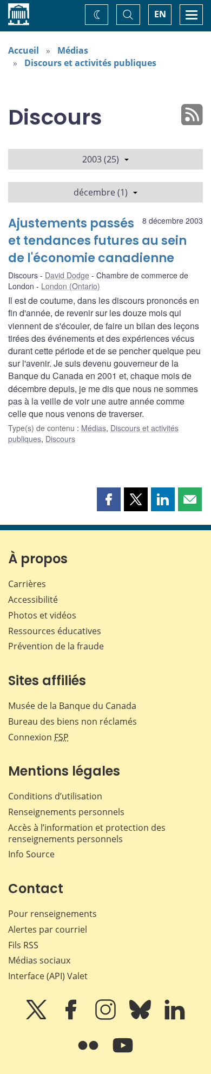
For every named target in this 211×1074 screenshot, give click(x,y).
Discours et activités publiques (90, 63)
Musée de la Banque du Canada (72, 706)
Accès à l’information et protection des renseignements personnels (87, 833)
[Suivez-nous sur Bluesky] (141, 1017)
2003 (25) (100, 159)
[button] (109, 499)
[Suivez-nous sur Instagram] (106, 1017)
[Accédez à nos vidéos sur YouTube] (123, 1053)
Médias (72, 50)
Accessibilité (33, 600)
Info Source (31, 854)
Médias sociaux (39, 960)
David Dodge (67, 275)
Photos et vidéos (42, 615)
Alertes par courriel (47, 929)
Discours (60, 438)
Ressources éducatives (54, 631)
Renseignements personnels (66, 812)
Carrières (27, 584)
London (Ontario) (70, 286)
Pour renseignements (52, 914)
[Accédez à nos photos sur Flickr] (89, 1053)
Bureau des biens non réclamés (72, 721)
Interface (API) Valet (48, 976)
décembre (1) (101, 192)
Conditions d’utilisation (55, 796)
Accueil (23, 50)
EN (160, 14)
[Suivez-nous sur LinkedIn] (175, 1017)
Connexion (38, 737)
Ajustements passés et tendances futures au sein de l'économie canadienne (97, 240)
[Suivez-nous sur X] (37, 1017)
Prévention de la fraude (56, 646)
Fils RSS (23, 945)
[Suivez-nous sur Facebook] (72, 1017)
